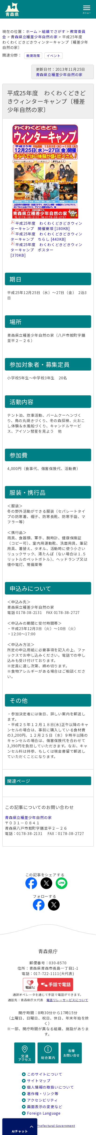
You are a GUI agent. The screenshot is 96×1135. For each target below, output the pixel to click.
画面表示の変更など (44, 1106)
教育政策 (33, 55)
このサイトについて (44, 1074)
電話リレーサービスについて (67, 1000)
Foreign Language (44, 1113)
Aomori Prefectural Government (50, 1125)
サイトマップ (39, 1080)
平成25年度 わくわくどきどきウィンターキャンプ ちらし (46, 236)
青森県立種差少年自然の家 (34, 36)
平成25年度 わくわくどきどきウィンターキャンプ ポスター (46, 250)
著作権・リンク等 (42, 1093)
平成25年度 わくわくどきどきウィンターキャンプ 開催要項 (46, 226)
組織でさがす (53, 31)
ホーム (32, 31)
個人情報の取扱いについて (50, 1087)
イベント (53, 55)
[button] (19, 1126)
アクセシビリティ (42, 1100)
